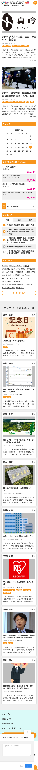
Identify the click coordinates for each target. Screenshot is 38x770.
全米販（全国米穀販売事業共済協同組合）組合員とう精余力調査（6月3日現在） (20, 231)
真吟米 (26, 46)
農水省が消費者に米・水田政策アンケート (18, 489)
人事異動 (19, 590)
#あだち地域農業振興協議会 (12, 284)
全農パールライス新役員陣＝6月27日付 (18, 536)
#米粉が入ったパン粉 (24, 278)
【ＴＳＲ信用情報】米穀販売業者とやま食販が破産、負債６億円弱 (20, 252)
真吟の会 (19, 46)
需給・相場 (18, 395)
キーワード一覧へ (19, 293)
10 (11, 143)
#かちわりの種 (7, 272)
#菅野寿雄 (26, 275)
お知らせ (5, 719)
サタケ (4, 46)
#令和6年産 (18, 272)
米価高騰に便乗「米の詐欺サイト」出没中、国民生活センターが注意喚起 (18, 687)
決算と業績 (18, 641)
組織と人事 (18, 539)
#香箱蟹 (26, 265)
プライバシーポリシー (10, 728)
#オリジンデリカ (8, 278)
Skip (21, 766)
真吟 (9, 46)
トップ (4, 714)
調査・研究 (19, 493)
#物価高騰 (31, 269)
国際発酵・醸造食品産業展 (16, 102)
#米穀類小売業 (30, 272)
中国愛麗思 (7, 593)
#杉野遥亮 (16, 275)
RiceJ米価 (7, 397)
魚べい (10, 643)
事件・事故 (18, 691)
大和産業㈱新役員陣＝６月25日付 (19, 246)
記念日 (6, 347)
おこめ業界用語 (13, 206)
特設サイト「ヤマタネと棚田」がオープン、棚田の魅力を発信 (18, 441)
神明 (5, 643)
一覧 (32, 315)
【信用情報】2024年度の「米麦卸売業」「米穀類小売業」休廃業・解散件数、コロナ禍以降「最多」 (21, 240)
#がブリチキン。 (15, 265)
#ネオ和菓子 (6, 275)
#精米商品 (6, 269)
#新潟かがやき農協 (18, 269)
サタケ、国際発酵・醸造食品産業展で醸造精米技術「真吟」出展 (19, 94)
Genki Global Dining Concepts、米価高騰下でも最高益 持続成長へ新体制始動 (19, 636)
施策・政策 (19, 445)
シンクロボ (26, 590)
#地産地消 (16, 281)
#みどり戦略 (6, 281)
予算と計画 (18, 587)
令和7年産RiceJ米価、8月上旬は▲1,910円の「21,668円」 (18, 390)
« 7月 (6, 130)
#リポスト (20, 287)
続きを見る (33, 60)
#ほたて (5, 265)
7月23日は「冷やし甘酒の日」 (14, 340)
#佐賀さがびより (8, 287)
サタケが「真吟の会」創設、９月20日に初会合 (19, 38)
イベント (16, 43)
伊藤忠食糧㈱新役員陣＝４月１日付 (20, 225)
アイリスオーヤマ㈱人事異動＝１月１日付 (18, 583)
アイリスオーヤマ (9, 590)
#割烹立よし (29, 284)
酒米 (13, 46)
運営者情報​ (6, 723)
